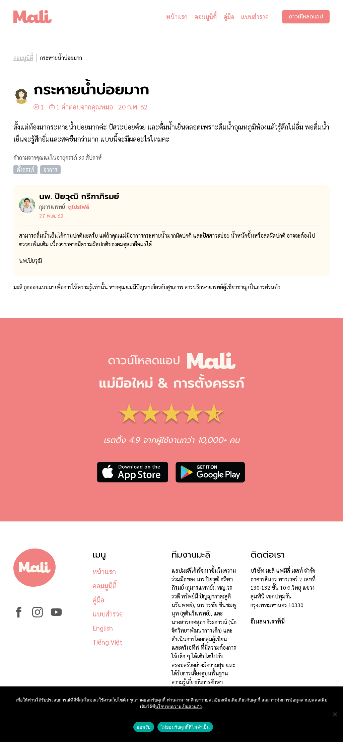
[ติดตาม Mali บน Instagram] (37, 615)
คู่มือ (228, 16)
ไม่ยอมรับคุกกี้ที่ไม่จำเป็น (185, 727)
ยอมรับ (143, 727)
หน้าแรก (177, 16)
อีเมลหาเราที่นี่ (268, 621)
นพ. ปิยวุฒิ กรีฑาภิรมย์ (79, 196)
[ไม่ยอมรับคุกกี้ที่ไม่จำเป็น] (334, 714)
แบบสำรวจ (255, 16)
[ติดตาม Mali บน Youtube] (56, 615)
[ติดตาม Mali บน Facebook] (18, 615)
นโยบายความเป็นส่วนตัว (178, 706)
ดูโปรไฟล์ (78, 207)
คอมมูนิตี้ (205, 16)
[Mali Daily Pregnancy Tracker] (37, 16)
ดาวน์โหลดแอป (306, 17)
